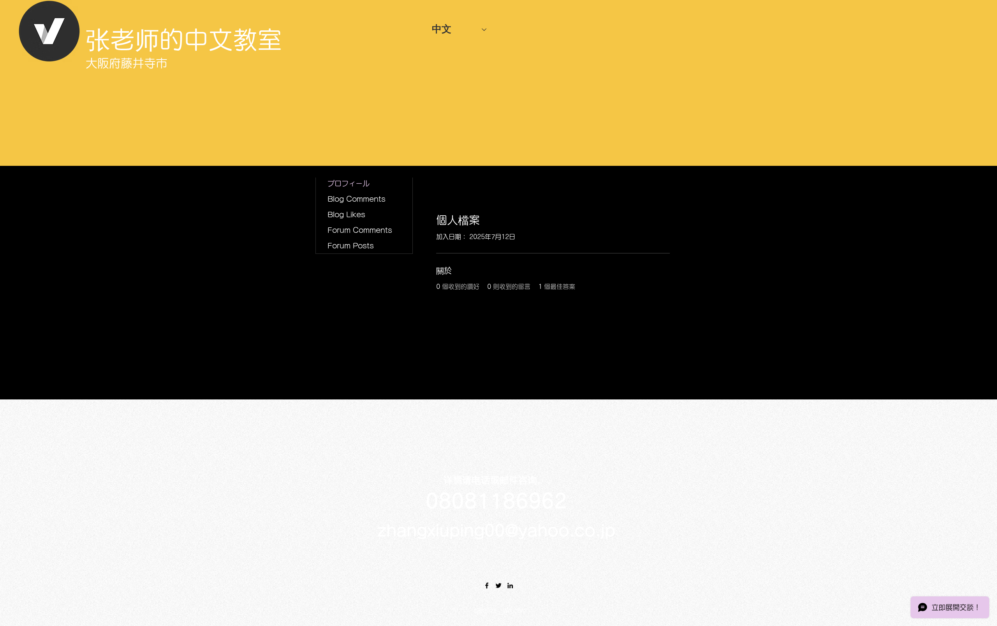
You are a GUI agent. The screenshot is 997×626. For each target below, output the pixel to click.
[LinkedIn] (510, 585)
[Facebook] (487, 585)
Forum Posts (351, 245)
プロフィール (349, 183)
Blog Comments (357, 198)
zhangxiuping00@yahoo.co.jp (496, 530)
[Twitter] (498, 585)
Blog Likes (346, 214)
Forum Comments (360, 230)
